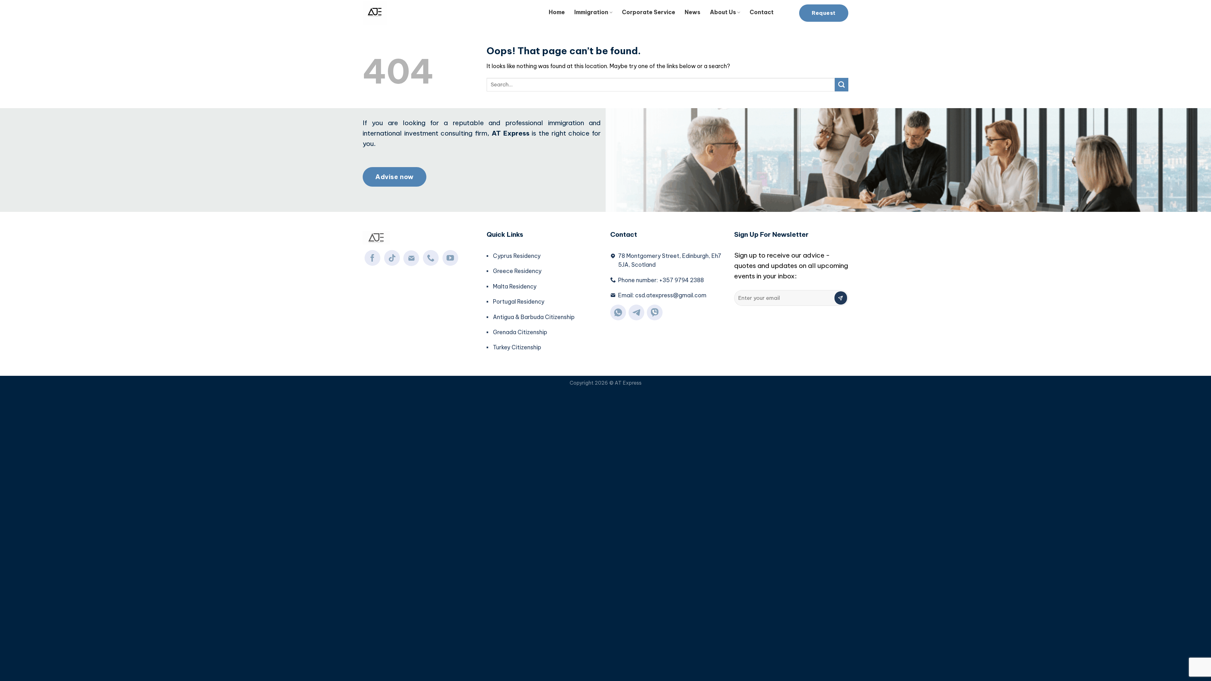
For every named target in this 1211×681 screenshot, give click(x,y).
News (692, 12)
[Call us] (431, 258)
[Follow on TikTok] (392, 258)
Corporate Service (648, 12)
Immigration (591, 12)
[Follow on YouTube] (450, 258)
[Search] (786, 11)
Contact (762, 12)
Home (557, 12)
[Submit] (841, 84)
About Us (723, 12)
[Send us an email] (411, 258)
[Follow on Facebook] (372, 258)
